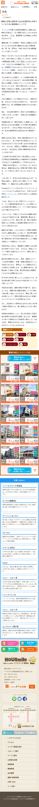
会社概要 (11, 773)
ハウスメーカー (12, 194)
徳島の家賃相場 (13, 777)
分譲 (34, 30)
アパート (5, 30)
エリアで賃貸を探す (15, 747)
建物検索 (11, 769)
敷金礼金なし (19, 357)
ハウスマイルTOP (14, 738)
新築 (8, 303)
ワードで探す (12, 755)
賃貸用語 (10, 334)
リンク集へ (12, 786)
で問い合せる (30, 649)
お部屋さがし (11, 643)
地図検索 (11, 764)
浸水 (6, 102)
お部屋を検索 (12, 760)
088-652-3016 (12, 649)
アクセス (11, 742)
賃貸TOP (4, 7)
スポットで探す (13, 751)
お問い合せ (12, 782)
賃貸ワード (15, 7)
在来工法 (10, 64)
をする (30, 643)
